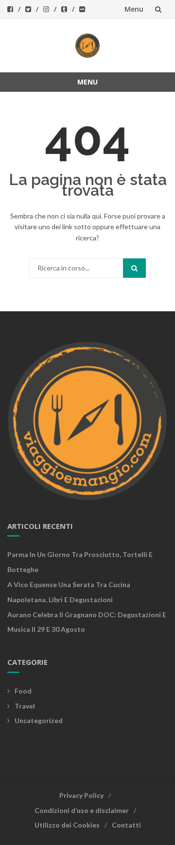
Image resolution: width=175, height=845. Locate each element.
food (23, 691)
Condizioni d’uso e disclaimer (82, 810)
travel (25, 706)
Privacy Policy (81, 795)
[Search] (134, 268)
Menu (133, 9)
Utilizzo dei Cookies (67, 825)
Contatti (126, 825)
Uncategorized (39, 720)
